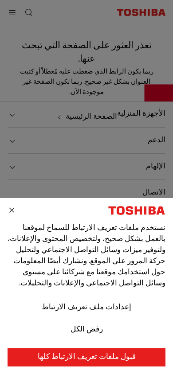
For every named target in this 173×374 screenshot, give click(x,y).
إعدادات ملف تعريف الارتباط (86, 307)
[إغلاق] (12, 210)
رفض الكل (87, 329)
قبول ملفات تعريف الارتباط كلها (87, 357)
